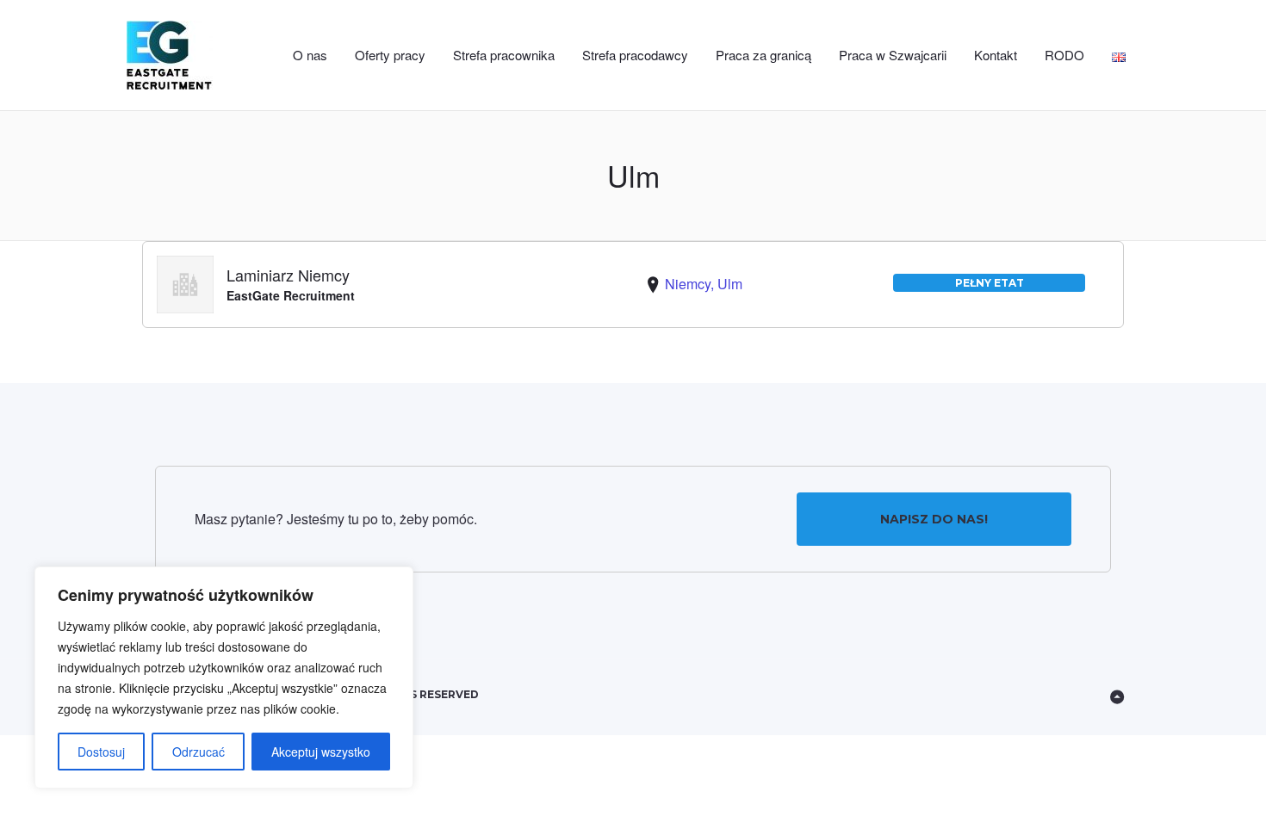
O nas (310, 55)
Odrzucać (198, 751)
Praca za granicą (763, 55)
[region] (223, 677)
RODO (1064, 55)
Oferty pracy (390, 55)
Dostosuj (101, 751)
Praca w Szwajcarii (892, 55)
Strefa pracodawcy (635, 55)
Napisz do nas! (934, 519)
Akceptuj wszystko (320, 751)
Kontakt (995, 55)
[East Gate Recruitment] (187, 55)
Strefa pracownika (504, 55)
